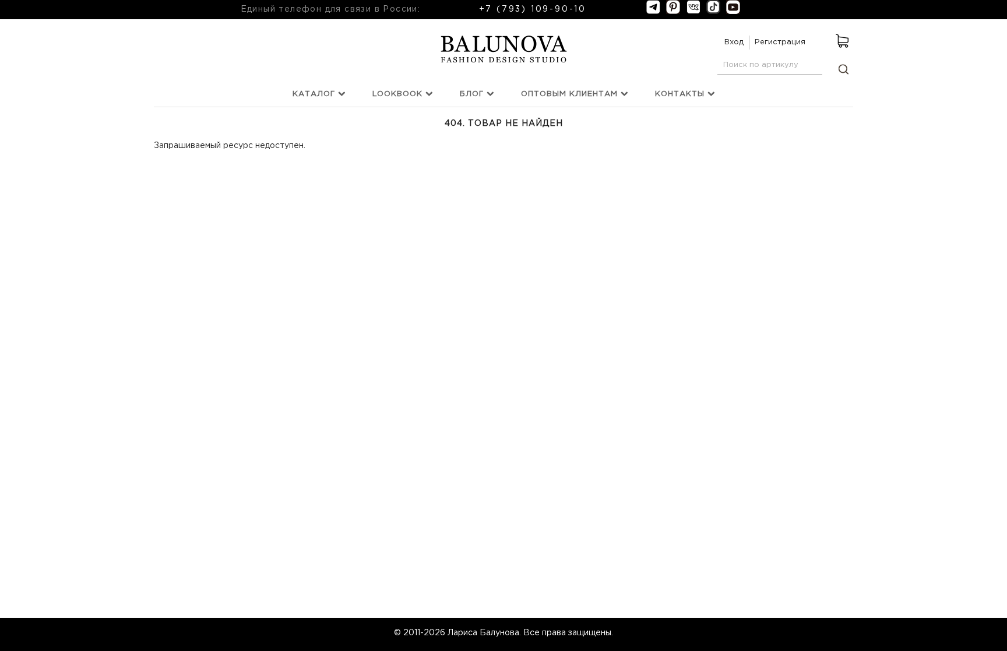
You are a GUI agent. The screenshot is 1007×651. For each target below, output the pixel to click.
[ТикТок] (713, 12)
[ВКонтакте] (693, 12)
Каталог (315, 94)
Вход (734, 42)
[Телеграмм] (653, 12)
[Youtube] (733, 12)
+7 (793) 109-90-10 (532, 9)
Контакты (681, 94)
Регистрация (780, 42)
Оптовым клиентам (571, 94)
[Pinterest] (673, 12)
